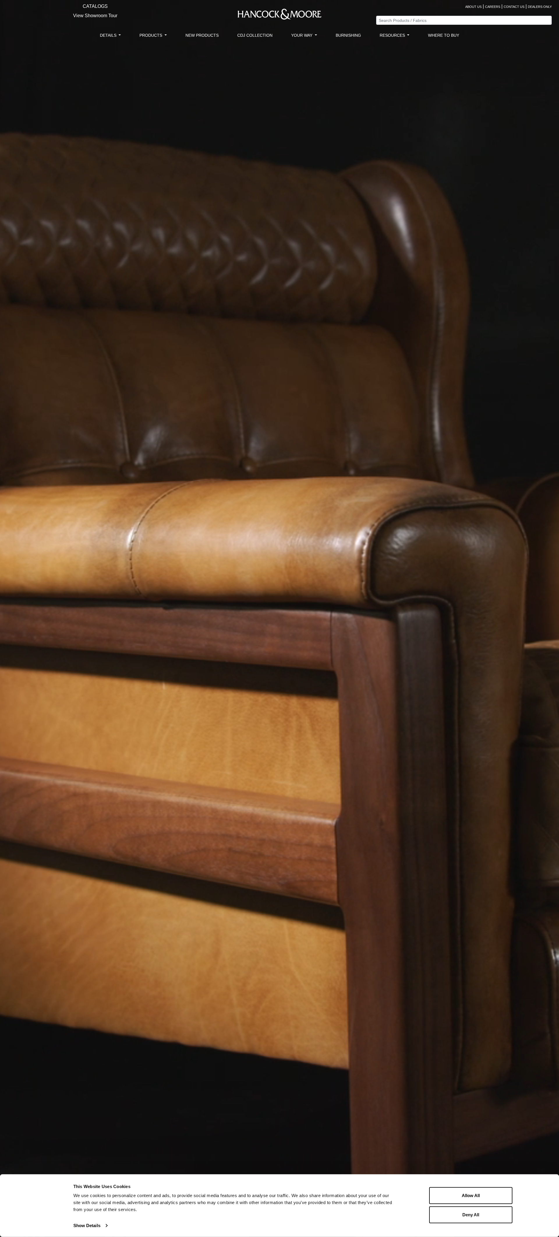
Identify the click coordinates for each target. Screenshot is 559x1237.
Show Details (86, 1225)
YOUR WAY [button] (302, 35)
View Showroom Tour (95, 15)
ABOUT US (473, 6)
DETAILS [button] (109, 35)
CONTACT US (514, 6)
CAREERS (492, 6)
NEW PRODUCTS (202, 35)
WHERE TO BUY (443, 35)
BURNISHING (348, 35)
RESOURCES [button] (393, 35)
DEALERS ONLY (540, 6)
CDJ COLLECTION (255, 35)
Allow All (471, 1195)
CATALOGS (95, 6)
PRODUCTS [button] (151, 35)
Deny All (470, 1214)
